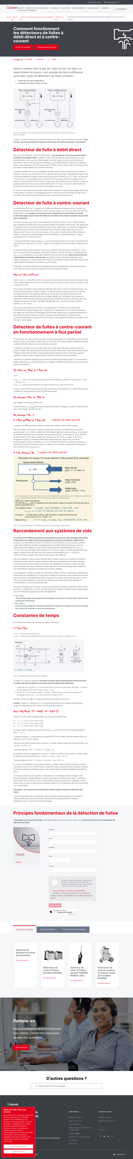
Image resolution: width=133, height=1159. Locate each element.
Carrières (105, 8)
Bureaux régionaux (105, 1117)
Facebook (40, 59)
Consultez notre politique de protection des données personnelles (17, 1139)
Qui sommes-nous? (93, 8)
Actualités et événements (26, 10)
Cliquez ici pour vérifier (65, 912)
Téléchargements (78, 8)
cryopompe (33, 160)
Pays (51, 856)
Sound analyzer (74, 1124)
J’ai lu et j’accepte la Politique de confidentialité (68, 891)
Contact (101, 1130)
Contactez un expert (23, 47)
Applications (54, 8)
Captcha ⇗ (72, 914)
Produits (20, 8)
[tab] (25, 929)
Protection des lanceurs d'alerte (80, 1137)
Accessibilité (73, 1140)
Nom (51, 838)
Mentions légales (74, 1133)
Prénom (51, 829)
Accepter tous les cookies (18, 1146)
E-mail (51, 866)
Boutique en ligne (75, 1117)
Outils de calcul (74, 1121)
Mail (54, 59)
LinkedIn (29, 59)
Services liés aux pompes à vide (37, 8)
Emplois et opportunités (107, 1121)
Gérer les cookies (18, 1151)
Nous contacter (21, 1047)
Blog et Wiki (66, 8)
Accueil (9, 17)
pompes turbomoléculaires (27, 308)
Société (52, 847)
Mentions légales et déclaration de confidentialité (80, 1129)
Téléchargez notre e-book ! (46, 47)
